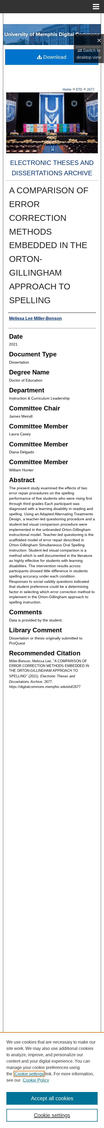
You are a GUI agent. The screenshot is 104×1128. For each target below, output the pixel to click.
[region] (52, 1080)
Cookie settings (29, 1074)
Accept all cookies (52, 1098)
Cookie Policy (36, 1080)
